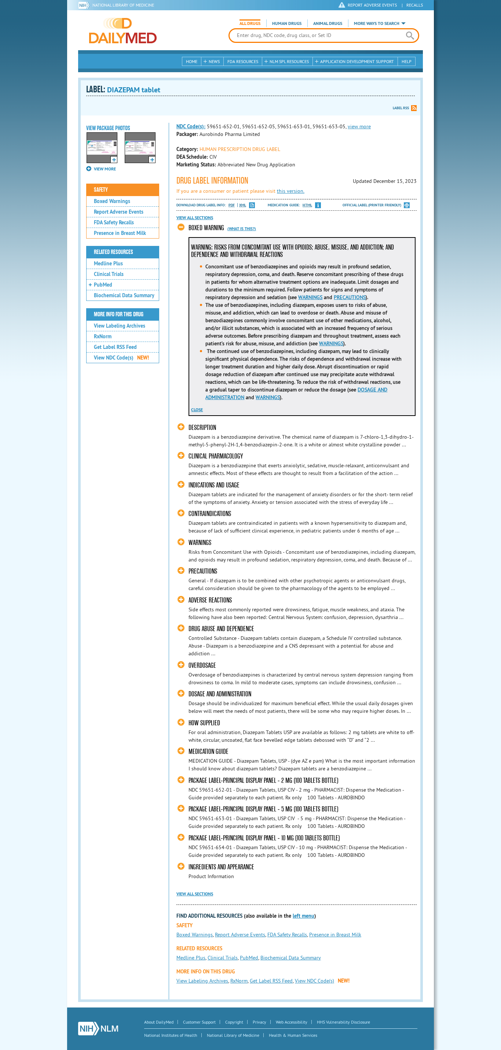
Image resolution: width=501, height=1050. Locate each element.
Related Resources (113, 252)
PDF (231, 205)
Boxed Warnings (112, 201)
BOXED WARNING (206, 228)
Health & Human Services (293, 1035)
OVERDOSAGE (202, 665)
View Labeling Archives (119, 326)
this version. (290, 191)
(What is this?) (241, 228)
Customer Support (199, 1022)
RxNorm (102, 336)
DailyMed (123, 30)
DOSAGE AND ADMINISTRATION (220, 694)
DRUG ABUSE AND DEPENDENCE (221, 629)
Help (407, 61)
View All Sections (194, 218)
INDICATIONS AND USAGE (214, 485)
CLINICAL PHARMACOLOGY (216, 456)
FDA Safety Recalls (114, 222)
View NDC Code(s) (121, 357)
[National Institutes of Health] (85, 5)
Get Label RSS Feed (115, 347)
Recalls (414, 5)
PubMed (103, 284)
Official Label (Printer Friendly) (372, 205)
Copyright (234, 1022)
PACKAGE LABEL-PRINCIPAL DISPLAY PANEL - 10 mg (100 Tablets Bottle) (264, 838)
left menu (303, 916)
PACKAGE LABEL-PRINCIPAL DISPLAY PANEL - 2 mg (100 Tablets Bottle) (263, 780)
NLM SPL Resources (289, 61)
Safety (101, 190)
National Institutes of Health (170, 1035)
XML (242, 205)
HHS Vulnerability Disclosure (343, 1022)
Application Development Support (357, 61)
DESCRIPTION (202, 427)
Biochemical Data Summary (124, 295)
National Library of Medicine (123, 5)
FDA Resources (242, 61)
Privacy (259, 1022)
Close (197, 410)
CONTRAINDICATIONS (210, 513)
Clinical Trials (109, 274)
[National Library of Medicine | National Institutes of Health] (98, 1028)
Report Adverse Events (118, 212)
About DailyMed (158, 1022)
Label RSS (401, 108)
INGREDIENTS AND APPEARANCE (221, 867)
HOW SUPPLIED (204, 723)
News (214, 61)
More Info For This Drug (118, 314)
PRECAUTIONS (350, 297)
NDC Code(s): (190, 126)
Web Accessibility (291, 1022)
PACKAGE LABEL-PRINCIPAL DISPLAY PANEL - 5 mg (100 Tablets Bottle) (263, 809)
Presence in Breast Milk (120, 233)
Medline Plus (108, 263)
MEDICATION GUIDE (208, 751)
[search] (410, 35)
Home (191, 61)
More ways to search (376, 23)
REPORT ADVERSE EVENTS (372, 5)
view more (359, 126)
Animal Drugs (327, 23)
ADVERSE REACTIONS (210, 600)
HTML (307, 205)
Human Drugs (286, 23)
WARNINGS (310, 297)
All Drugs (249, 23)
